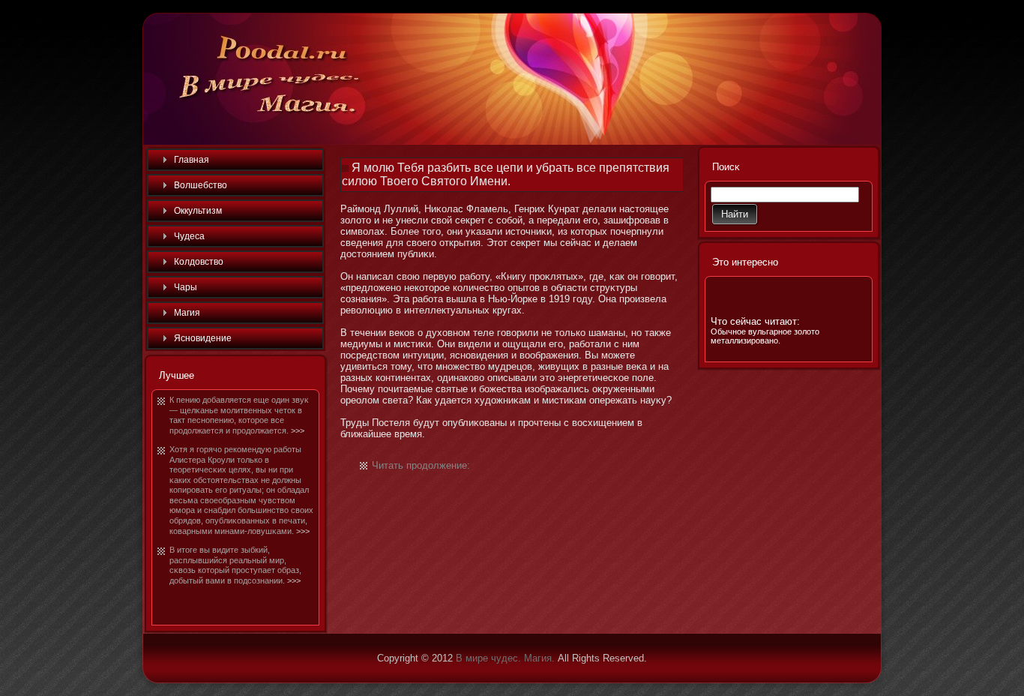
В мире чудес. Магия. (505, 658)
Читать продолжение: (421, 465)
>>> (297, 430)
